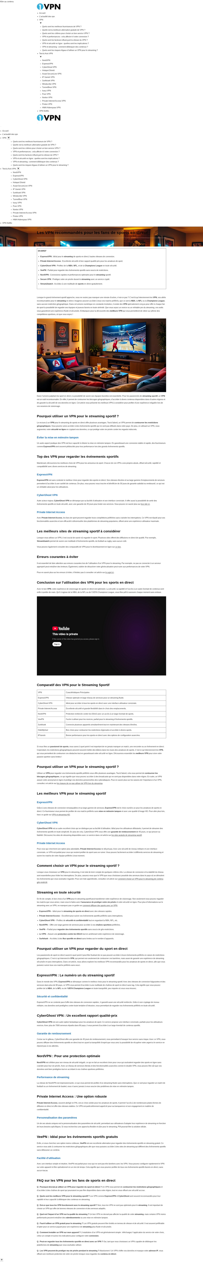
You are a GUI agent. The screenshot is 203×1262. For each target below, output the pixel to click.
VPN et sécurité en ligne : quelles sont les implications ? (65, 43)
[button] (103, 23)
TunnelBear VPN (49, 87)
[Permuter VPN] (8, 138)
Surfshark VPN (48, 81)
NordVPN (46, 60)
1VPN (39, 228)
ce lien (118, 547)
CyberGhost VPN (49, 67)
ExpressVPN (47, 64)
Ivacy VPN (46, 91)
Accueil (42, 13)
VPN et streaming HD (61, 815)
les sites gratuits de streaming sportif (126, 835)
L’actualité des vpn (47, 16)
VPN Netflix (44, 111)
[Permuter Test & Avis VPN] (18, 169)
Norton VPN (47, 97)
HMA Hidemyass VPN (51, 108)
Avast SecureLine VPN (51, 74)
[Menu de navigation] (1, 126)
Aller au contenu (7, 2)
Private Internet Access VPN (54, 101)
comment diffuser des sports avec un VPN (100, 906)
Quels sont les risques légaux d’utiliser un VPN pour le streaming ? (70, 50)
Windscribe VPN (49, 84)
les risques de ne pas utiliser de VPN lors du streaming (79, 783)
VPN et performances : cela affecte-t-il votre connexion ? (65, 37)
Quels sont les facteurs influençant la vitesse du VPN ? (65, 40)
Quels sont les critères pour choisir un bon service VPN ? (66, 33)
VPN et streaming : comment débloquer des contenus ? (65, 47)
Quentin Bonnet (48, 241)
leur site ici (145, 504)
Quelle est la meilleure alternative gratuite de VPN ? (63, 30)
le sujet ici (109, 572)
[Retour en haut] (1, 1260)
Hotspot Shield (48, 70)
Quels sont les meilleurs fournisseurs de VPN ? (61, 27)
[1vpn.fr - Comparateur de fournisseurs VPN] (48, 6)
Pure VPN (46, 94)
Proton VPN (47, 104)
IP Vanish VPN (48, 77)
